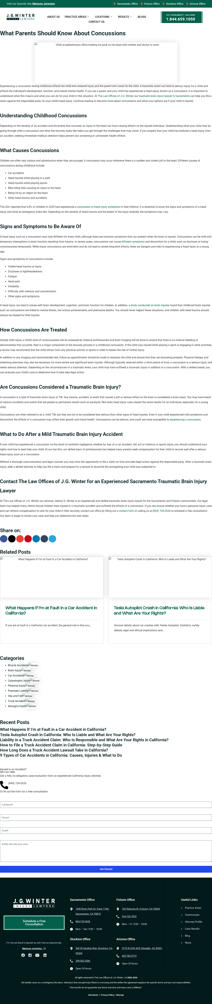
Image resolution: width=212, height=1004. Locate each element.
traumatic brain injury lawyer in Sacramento (164, 96)
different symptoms (133, 241)
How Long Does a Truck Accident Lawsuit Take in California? (54, 750)
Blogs (142, 16)
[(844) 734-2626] (4, 785)
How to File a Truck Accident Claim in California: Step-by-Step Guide (61, 745)
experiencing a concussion (185, 419)
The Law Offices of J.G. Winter (115, 96)
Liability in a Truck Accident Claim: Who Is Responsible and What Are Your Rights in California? (84, 740)
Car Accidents (16, 675)
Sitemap (120, 995)
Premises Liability (18, 690)
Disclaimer (93, 995)
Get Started (106, 869)
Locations (102, 16)
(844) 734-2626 (162, 510)
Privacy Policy (107, 995)
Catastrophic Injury (19, 680)
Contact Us (97, 21)
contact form (126, 510)
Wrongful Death (17, 706)
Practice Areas (75, 16)
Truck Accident (16, 701)
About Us (53, 16)
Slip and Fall (15, 695)
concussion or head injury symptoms (98, 206)
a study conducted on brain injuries (149, 305)
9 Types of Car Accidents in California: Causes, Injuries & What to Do (61, 755)
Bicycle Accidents (18, 665)
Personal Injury (16, 685)
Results (123, 16)
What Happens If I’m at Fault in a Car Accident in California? (53, 729)
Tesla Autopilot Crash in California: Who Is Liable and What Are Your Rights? (67, 734)
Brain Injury (14, 670)
